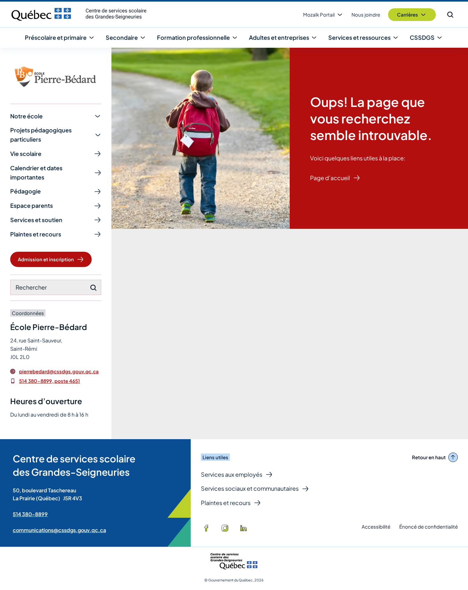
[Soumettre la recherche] (93, 288)
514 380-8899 (30, 514)
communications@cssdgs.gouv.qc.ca (59, 530)
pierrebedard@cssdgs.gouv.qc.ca (59, 371)
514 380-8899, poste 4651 (49, 381)
